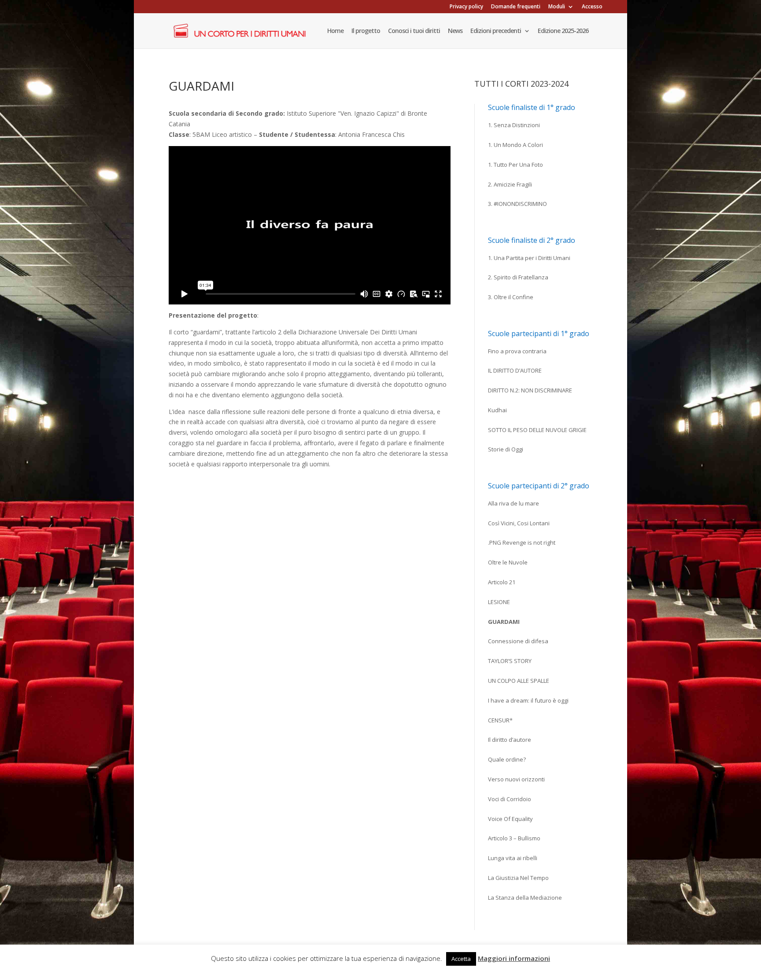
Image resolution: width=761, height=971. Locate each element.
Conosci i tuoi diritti (414, 31)
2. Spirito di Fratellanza (518, 277)
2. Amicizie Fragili (510, 184)
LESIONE (499, 602)
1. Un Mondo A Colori (515, 145)
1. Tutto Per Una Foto (515, 165)
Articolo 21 (501, 582)
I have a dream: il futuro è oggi (528, 700)
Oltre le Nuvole (508, 562)
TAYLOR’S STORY (510, 661)
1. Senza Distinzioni (514, 125)
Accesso (592, 7)
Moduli (556, 7)
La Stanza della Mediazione (525, 897)
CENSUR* (500, 720)
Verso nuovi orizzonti (516, 779)
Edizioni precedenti (495, 31)
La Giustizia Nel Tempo (518, 878)
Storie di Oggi (505, 449)
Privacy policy (466, 7)
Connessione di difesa (518, 641)
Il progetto (365, 31)
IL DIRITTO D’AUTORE (515, 370)
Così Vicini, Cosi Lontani (519, 523)
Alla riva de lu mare (513, 503)
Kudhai (497, 410)
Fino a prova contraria (517, 351)
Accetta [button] (461, 959)
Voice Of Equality (510, 819)
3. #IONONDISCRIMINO (517, 204)
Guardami (504, 622)
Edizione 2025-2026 (563, 31)
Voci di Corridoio (509, 799)
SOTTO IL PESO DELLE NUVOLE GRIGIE (537, 430)
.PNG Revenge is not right (521, 542)
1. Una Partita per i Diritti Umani (529, 258)
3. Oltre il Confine (510, 297)
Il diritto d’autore (509, 740)
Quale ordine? (507, 759)
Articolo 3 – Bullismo (514, 838)
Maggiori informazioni (514, 958)
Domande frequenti (515, 7)
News (455, 31)
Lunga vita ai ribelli (512, 858)
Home (335, 31)
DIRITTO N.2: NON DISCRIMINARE (530, 390)
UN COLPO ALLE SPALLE (518, 681)
